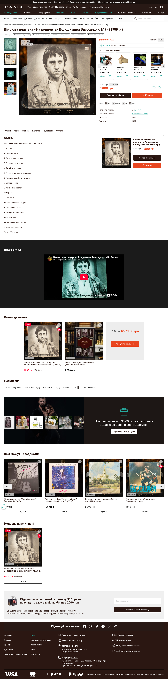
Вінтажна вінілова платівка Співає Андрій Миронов (101, 500)
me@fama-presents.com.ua (128, 651)
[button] (10, 40)
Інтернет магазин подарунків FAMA (18, 25)
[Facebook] (84, 626)
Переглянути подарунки (124, 431)
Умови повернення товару (16, 654)
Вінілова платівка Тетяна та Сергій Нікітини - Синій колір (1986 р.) (61, 500)
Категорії (36, 131)
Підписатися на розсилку (137, 610)
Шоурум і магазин (103, 12)
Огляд (8, 131)
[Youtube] (103, 626)
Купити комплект (127, 344)
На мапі (74, 646)
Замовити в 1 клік (115, 95)
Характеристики (21, 131)
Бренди (27, 12)
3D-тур (161, 12)
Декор (37, 18)
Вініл (51, 18)
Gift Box (85, 12)
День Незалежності (127, 12)
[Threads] (109, 626)
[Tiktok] (97, 626)
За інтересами (107, 18)
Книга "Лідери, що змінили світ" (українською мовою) (80, 363)
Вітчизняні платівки (41, 25)
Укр (150, 7)
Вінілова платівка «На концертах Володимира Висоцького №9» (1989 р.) (42, 363)
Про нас (119, 18)
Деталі (102, 76)
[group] (57, 76)
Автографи (84, 18)
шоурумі (138, 110)
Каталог (7, 18)
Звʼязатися (81, 7)
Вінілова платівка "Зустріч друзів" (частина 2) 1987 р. (20, 500)
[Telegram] (115, 626)
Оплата (59, 131)
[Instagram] (90, 626)
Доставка (48, 131)
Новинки (60, 12)
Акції (73, 12)
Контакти (146, 12)
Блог (33, 649)
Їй (92, 18)
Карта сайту (36, 644)
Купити (149, 95)
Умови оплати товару (41, 640)
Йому (97, 18)
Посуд (57, 18)
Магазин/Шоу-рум (100, 7)
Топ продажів (43, 12)
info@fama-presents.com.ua (128, 645)
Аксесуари (17, 18)
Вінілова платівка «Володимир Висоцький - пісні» (140, 500)
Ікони (75, 18)
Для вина (28, 18)
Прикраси (67, 18)
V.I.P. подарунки (11, 12)
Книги (44, 18)
